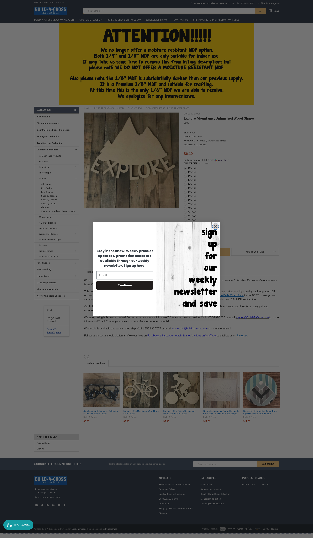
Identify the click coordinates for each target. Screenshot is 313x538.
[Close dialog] (215, 226)
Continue (125, 285)
